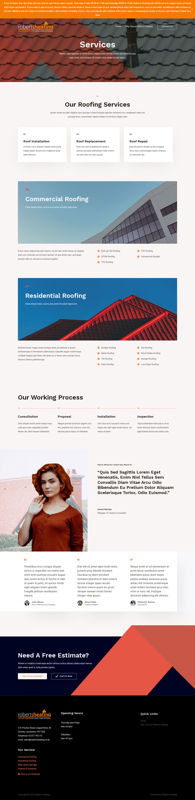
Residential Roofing (27, 761)
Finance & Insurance (27, 768)
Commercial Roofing (27, 757)
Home (118, 26)
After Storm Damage (27, 765)
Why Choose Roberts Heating (139, 26)
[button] (32, 676)
